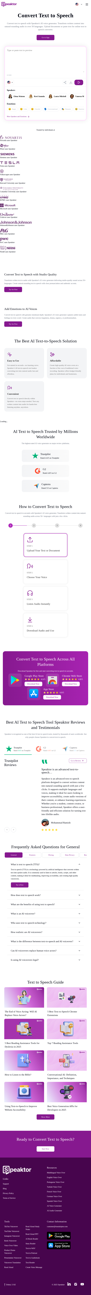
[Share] (65, 82)
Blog (5, 1189)
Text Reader (30, 1263)
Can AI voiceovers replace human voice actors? (34, 950)
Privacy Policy (8, 1193)
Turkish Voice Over (54, 1187)
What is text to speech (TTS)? (25, 864)
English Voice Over (54, 1177)
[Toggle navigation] (87, 4)
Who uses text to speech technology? (28, 923)
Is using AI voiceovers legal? (25, 960)
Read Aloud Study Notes (32, 1228)
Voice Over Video (11, 1245)
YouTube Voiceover (11, 1231)
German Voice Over (54, 1196)
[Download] (70, 82)
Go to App (45, 37)
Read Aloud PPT (32, 1234)
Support (6, 1184)
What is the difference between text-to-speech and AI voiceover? (42, 941)
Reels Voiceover (10, 1241)
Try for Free (13, 289)
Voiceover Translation (12, 1263)
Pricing (51, 855)
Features (32, 855)
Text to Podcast (31, 1253)
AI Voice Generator (54, 1206)
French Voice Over (54, 1192)
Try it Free (19, 885)
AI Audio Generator (54, 1211)
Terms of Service (9, 1198)
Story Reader (30, 1244)
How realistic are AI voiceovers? (26, 932)
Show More (45, 1117)
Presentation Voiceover (12, 1258)
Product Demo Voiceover (9, 1251)
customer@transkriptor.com (57, 1227)
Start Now (45, 1149)
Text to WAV (30, 1248)
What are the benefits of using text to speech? (33, 904)
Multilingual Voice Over (56, 1173)
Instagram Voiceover (12, 1236)
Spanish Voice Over (54, 1201)
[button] (78, 4)
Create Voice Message (34, 1267)
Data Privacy (70, 855)
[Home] (9, 4)
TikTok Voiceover (11, 1227)
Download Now (33, 684)
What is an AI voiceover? (23, 913)
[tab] (18, 749)
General (14, 855)
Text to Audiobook (33, 1258)
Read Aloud (8, 1267)
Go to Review (76, 761)
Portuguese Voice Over (55, 1182)
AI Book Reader (32, 1239)
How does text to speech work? (26, 895)
